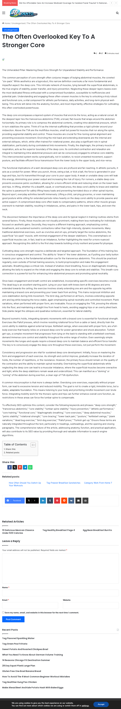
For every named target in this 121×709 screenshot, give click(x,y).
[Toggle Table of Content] (31, 444)
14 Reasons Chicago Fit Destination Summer (26, 660)
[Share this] (9, 467)
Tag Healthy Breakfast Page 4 (58, 530)
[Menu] (3, 14)
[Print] (85, 501)
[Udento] (24, 12)
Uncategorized (18, 23)
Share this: (11, 449)
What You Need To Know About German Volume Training (32, 654)
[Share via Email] (78, 501)
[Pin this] (20, 467)
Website (67, 600)
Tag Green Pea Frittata (14, 643)
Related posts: (13, 452)
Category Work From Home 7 (98, 482)
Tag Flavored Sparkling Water (18, 638)
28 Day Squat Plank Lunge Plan (18, 665)
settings (85, 705)
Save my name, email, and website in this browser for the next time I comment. (42, 612)
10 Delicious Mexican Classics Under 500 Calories (18, 531)
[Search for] (117, 14)
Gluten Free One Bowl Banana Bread (21, 671)
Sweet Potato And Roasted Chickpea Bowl (25, 649)
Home (7, 23)
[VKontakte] (71, 501)
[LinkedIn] (43, 501)
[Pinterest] (57, 501)
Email (5, 600)
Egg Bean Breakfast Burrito (97, 530)
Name (5, 587)
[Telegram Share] (25, 467)
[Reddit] (64, 501)
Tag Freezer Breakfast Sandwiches (63, 482)
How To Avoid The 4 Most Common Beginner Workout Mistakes (36, 676)
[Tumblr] (50, 501)
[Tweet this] (15, 467)
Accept (101, 704)
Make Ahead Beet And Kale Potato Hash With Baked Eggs (32, 687)
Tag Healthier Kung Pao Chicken (19, 682)
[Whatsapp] (30, 467)
